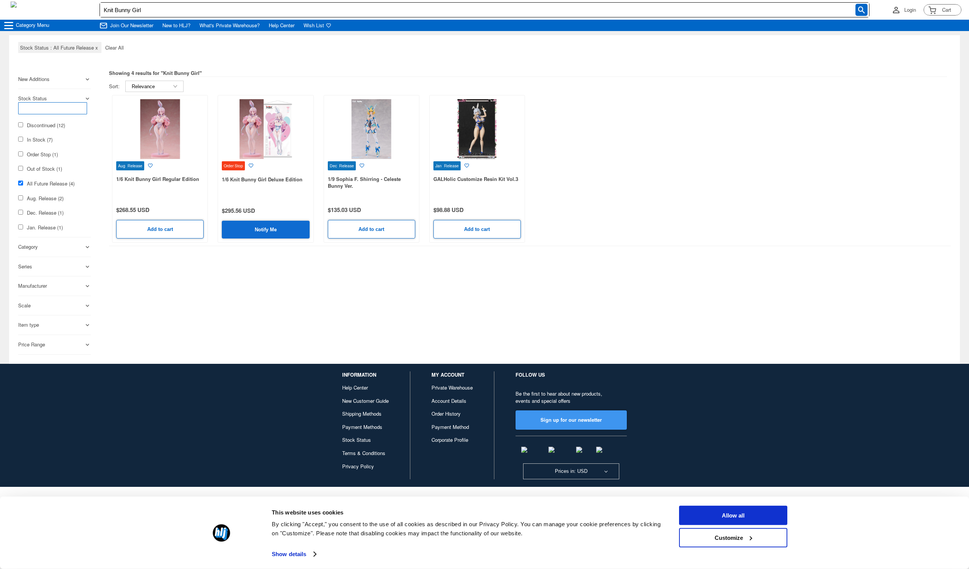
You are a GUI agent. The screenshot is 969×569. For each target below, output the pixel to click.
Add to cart (160, 229)
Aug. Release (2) (45, 198)
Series (25, 266)
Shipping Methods (362, 413)
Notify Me (266, 229)
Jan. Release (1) (45, 227)
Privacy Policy (358, 466)
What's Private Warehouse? (229, 25)
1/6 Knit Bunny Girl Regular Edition (157, 178)
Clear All (114, 47)
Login (910, 9)
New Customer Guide (365, 400)
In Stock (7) (40, 139)
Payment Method (450, 426)
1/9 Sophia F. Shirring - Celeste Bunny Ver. (364, 182)
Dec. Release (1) (45, 212)
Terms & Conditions (363, 453)
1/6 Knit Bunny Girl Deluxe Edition (262, 179)
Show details (289, 554)
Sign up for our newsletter (571, 419)
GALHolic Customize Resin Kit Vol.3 (475, 178)
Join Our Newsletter (131, 25)
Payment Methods (362, 426)
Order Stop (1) (42, 154)
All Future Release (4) (51, 183)
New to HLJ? (176, 25)
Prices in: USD (571, 471)
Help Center (281, 25)
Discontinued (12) (46, 125)
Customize (729, 537)
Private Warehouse (452, 387)
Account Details (449, 400)
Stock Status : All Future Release (60, 47)
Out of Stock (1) (44, 168)
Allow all (733, 515)
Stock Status (356, 439)
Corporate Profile (450, 439)
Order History (446, 413)
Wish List (314, 25)
